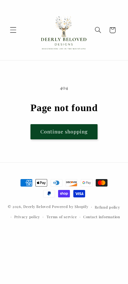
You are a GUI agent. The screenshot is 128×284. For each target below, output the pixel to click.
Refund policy (107, 207)
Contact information (101, 216)
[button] (13, 30)
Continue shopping (64, 131)
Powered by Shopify (70, 206)
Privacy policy (27, 216)
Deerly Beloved (37, 206)
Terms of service (62, 216)
